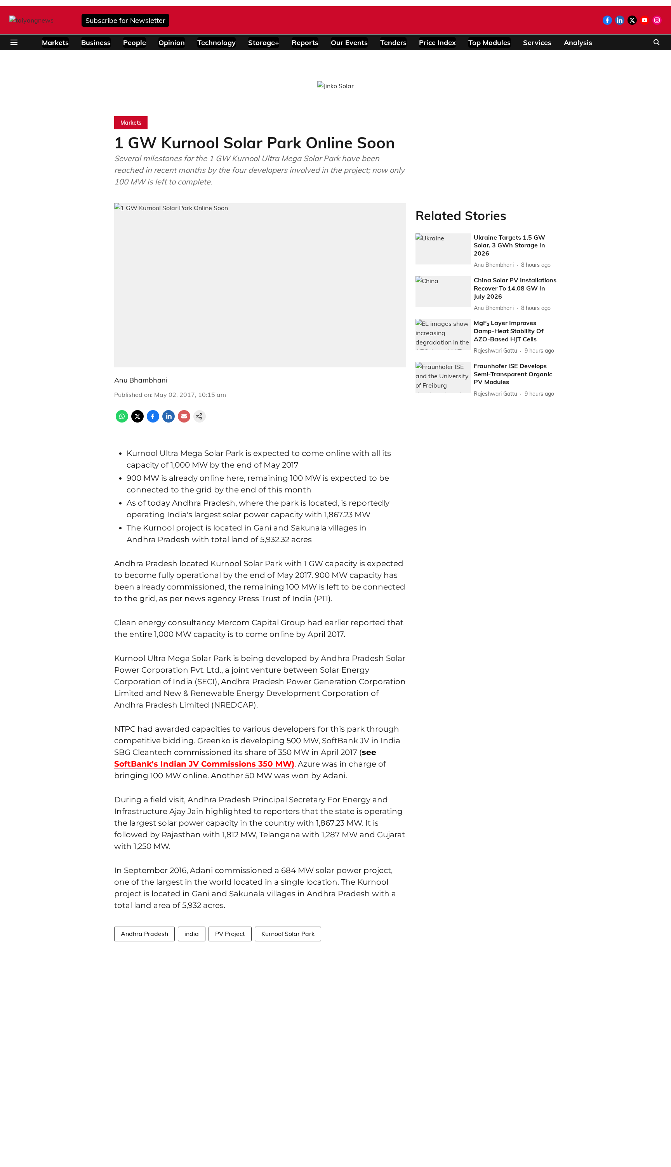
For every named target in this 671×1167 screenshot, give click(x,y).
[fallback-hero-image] (443, 248)
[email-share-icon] (184, 420)
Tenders (393, 42)
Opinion (171, 42)
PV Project (230, 933)
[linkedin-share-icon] (168, 420)
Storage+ (263, 42)
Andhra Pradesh (144, 933)
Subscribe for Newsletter (125, 20)
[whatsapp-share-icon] (122, 420)
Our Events (349, 42)
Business (96, 42)
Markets (55, 42)
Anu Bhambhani (140, 380)
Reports (305, 42)
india (191, 933)
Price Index (437, 42)
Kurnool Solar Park (288, 933)
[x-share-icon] (137, 420)
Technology (216, 42)
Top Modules (489, 42)
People (134, 42)
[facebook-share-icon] (153, 420)
